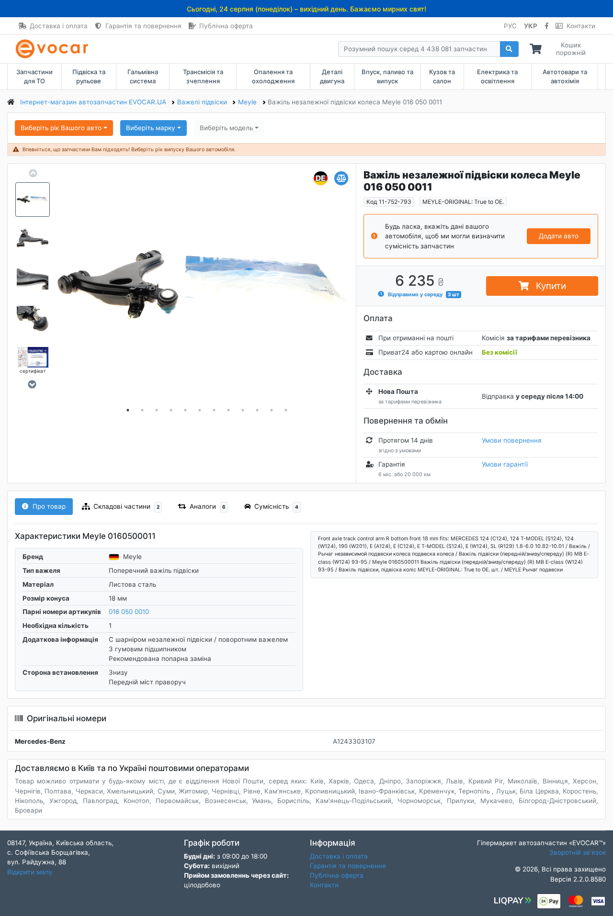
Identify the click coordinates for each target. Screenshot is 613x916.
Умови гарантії (505, 464)
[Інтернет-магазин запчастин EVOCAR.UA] (53, 48)
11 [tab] (271, 410)
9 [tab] (243, 410)
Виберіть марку (150, 128)
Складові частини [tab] (126, 506)
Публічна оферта (226, 26)
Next (31, 384)
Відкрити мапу (30, 872)
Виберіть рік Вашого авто (61, 128)
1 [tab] (128, 410)
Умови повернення (512, 440)
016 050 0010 (129, 611)
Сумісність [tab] (276, 506)
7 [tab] (214, 410)
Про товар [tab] (49, 506)
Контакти (581, 26)
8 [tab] (228, 410)
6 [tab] (199, 410)
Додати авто (559, 236)
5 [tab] (185, 410)
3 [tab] (156, 410)
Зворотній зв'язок (577, 852)
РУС (510, 26)
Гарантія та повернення (143, 26)
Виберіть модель (226, 128)
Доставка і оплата (59, 26)
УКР (530, 26)
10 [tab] (257, 410)
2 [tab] (142, 410)
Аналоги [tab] (208, 506)
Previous (32, 173)
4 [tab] (171, 410)
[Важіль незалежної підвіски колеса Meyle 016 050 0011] (206, 286)
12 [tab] (286, 410)
